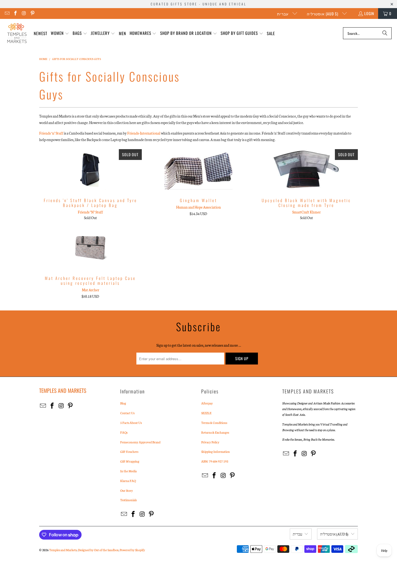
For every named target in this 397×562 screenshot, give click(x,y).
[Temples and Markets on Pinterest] (32, 13)
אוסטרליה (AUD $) (323, 13)
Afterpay (207, 403)
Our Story (126, 490)
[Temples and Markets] (16, 33)
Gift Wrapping (129, 461)
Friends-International (143, 133)
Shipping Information (215, 451)
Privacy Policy (210, 442)
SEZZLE (206, 413)
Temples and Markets (63, 550)
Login (369, 13)
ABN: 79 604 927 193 (214, 461)
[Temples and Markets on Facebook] (15, 13)
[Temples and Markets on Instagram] (23, 13)
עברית (283, 13)
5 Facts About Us (131, 422)
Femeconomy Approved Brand (140, 442)
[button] (60, 33)
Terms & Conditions (214, 422)
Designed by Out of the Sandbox (98, 550)
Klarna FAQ (128, 481)
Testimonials (128, 500)
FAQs (123, 432)
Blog (123, 403)
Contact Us (127, 413)
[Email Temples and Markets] (6, 13)
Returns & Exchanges (215, 432)
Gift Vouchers (129, 451)
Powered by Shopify (132, 550)
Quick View (90, 181)
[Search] (385, 33)
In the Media (128, 471)
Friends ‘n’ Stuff (51, 133)
